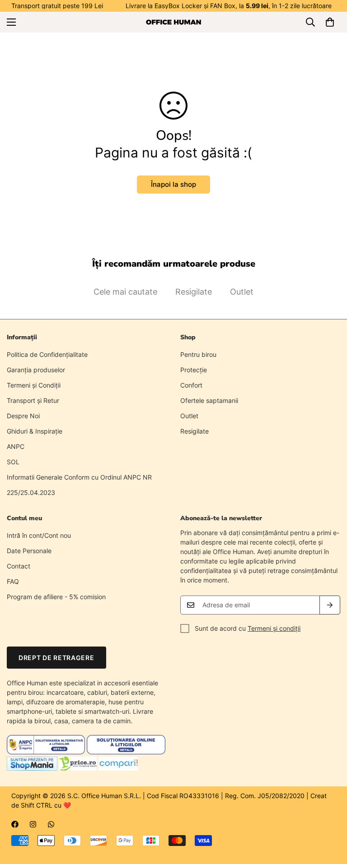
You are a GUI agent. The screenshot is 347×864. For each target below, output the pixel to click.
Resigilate (193, 291)
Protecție (193, 370)
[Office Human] (173, 22)
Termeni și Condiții (34, 385)
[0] (329, 22)
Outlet (241, 291)
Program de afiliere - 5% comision (56, 597)
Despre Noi (23, 416)
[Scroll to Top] (329, 814)
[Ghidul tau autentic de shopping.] (118, 768)
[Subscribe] (329, 605)
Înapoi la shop (173, 184)
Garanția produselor (36, 370)
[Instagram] (33, 824)
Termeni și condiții (274, 628)
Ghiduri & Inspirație (34, 431)
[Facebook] (15, 824)
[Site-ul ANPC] (47, 752)
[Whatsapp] (51, 824)
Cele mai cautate (125, 291)
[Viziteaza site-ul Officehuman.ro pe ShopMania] (32, 768)
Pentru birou (198, 354)
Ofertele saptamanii (209, 400)
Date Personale (29, 550)
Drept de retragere (56, 657)
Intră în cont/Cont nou (39, 535)
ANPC (15, 446)
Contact (18, 566)
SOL (13, 462)
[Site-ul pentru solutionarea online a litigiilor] (126, 752)
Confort (191, 385)
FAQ (13, 581)
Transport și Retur (33, 400)
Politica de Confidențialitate (47, 354)
